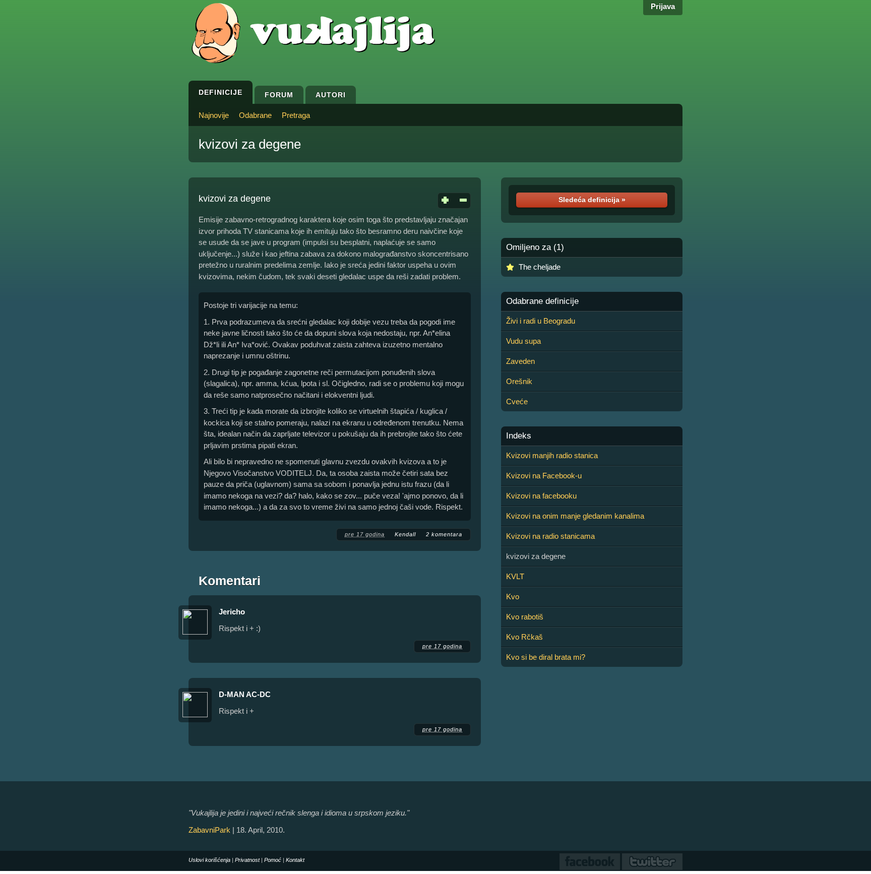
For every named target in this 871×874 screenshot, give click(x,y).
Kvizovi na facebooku (541, 495)
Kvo (512, 596)
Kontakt (295, 860)
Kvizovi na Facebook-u (544, 475)
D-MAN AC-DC (245, 694)
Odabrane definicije (542, 301)
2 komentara (444, 534)
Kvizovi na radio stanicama (550, 536)
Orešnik (519, 381)
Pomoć (272, 860)
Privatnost (247, 860)
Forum (279, 95)
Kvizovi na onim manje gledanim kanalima (575, 516)
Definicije (220, 92)
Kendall (405, 534)
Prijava (663, 6)
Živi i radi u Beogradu (540, 321)
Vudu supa (523, 341)
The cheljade (540, 267)
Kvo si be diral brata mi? (545, 657)
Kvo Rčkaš (524, 637)
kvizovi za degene (250, 144)
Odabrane (255, 115)
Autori (331, 95)
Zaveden (520, 361)
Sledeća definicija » (592, 200)
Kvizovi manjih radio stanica (552, 455)
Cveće (517, 401)
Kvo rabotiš (524, 616)
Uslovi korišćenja (209, 860)
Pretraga (296, 115)
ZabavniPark (209, 830)
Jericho (232, 611)
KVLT (515, 576)
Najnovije (214, 115)
